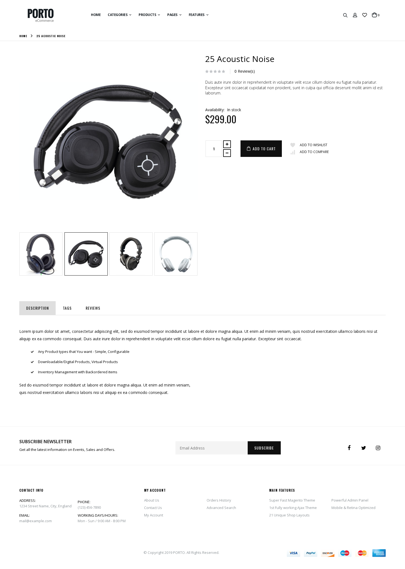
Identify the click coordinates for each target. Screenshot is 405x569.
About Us (151, 500)
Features (196, 14)
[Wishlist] (364, 15)
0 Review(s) (244, 71)
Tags (67, 308)
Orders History (219, 500)
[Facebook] (349, 447)
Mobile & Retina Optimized (353, 507)
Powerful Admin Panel (349, 500)
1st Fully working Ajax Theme (293, 507)
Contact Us (153, 507)
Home (23, 36)
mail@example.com (35, 520)
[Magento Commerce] (46, 15)
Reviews (93, 308)
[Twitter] (363, 447)
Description (37, 308)
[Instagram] (378, 447)
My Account (153, 515)
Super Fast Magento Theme (292, 500)
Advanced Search (221, 507)
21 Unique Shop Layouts (289, 515)
